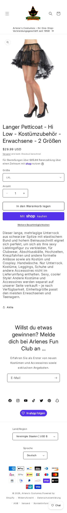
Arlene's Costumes (32, 493)
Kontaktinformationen (45, 503)
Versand (7, 154)
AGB (16, 503)
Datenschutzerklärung (49, 498)
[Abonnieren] (56, 378)
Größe (6, 170)
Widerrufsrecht (26, 498)
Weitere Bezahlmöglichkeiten (34, 224)
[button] (7, 14)
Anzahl (7, 186)
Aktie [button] (10, 307)
